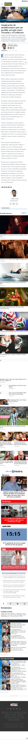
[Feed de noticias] (16, 709)
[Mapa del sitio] (20, 709)
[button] (25, 62)
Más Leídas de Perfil (7, 659)
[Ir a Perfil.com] (25, 1)
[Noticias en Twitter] (13, 709)
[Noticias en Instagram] (8, 709)
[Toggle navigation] (2, 4)
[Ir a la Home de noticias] (14, 704)
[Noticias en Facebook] (10, 709)
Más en (8, 471)
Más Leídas (4, 621)
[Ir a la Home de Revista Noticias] (8, 4)
